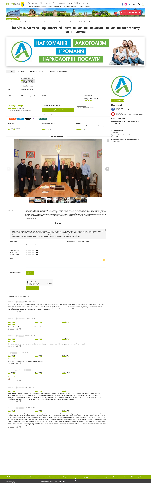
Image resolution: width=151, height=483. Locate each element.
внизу (24, 296)
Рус (134, 4)
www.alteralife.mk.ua (27, 89)
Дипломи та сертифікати (58, 71)
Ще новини (114, 144)
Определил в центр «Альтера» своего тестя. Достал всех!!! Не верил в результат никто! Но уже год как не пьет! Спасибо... (91, 126)
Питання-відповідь (84, 6)
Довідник (46, 3)
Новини (34, 3)
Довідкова (74, 6)
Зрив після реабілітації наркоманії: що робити (124, 126)
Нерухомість (57, 6)
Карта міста (66, 6)
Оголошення (82, 3)
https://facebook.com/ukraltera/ (123, 109)
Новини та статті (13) (37, 71)
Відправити (33, 288)
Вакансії (44, 6)
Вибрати (30, 273)
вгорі (28, 296)
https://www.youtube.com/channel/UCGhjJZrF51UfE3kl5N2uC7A (130, 114)
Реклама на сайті (64, 3)
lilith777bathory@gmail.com (48, 123)
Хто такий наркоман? (117, 130)
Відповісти (11, 311)
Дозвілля (37, 6)
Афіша (31, 6)
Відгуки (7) (21, 71)
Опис (10, 71)
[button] (108, 140)
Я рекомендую (59, 109)
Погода (50, 6)
